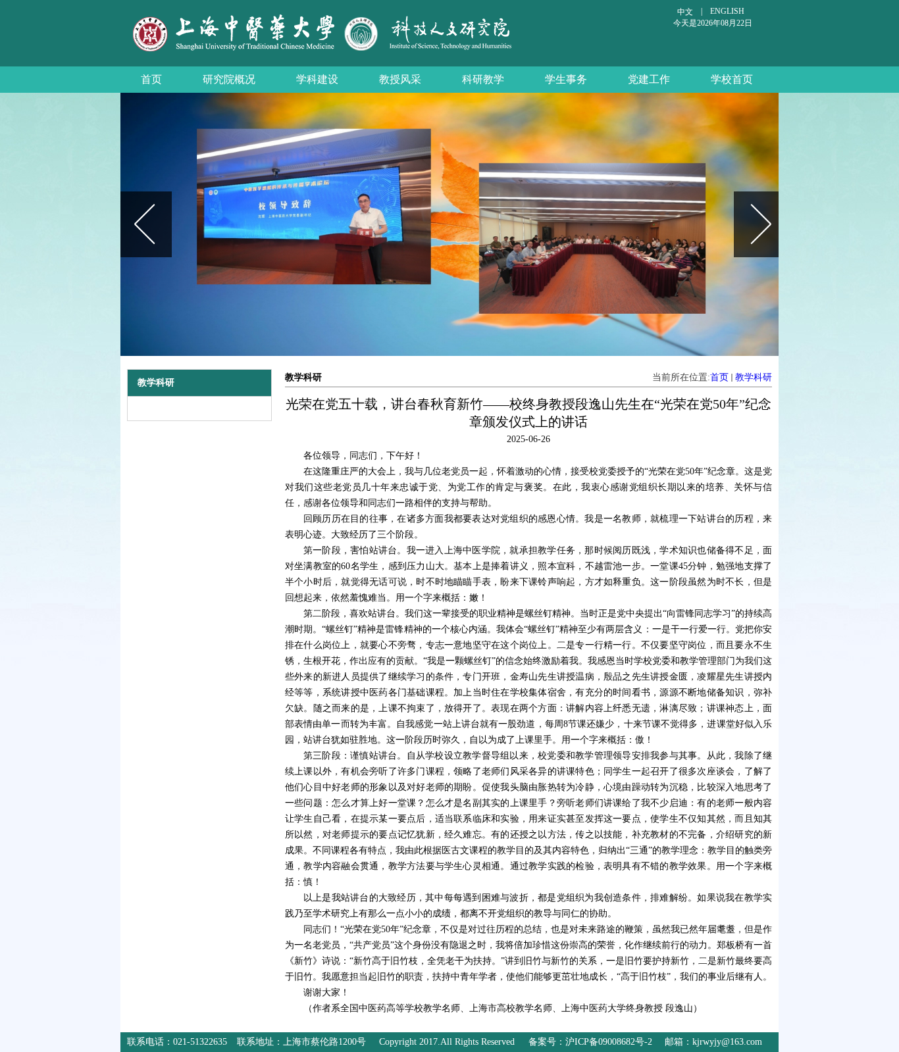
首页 (719, 377)
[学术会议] (452, 224)
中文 (685, 11)
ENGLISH (727, 11)
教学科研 (753, 377)
